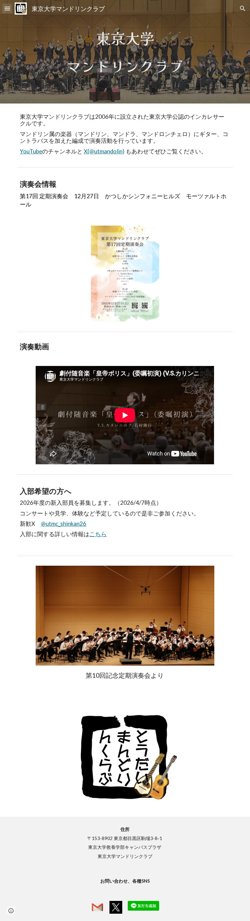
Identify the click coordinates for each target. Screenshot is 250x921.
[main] (125, 51)
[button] (7, 8)
